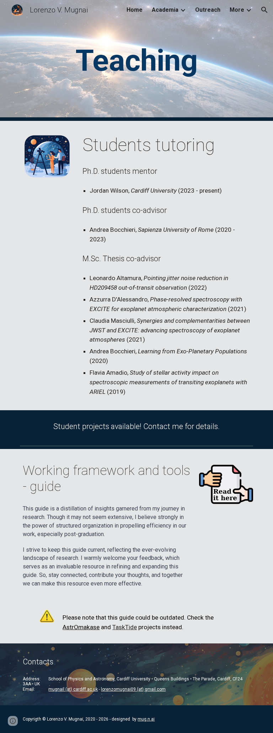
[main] (136, 60)
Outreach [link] (207, 9)
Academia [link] (165, 9)
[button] (264, 9)
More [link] (237, 9)
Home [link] (135, 9)
